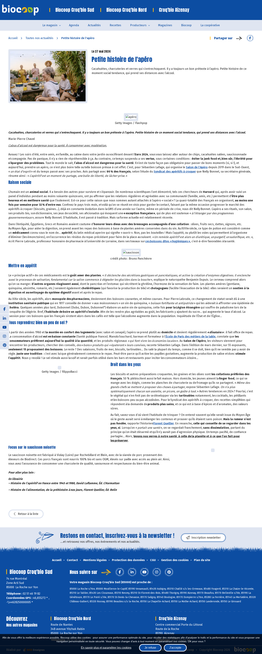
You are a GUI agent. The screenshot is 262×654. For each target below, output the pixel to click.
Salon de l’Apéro (197, 167)
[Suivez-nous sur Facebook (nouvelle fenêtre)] (4, 309)
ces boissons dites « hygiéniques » (167, 241)
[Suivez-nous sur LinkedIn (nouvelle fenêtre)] (4, 318)
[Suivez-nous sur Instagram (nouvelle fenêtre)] (4, 335)
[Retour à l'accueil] (25, 10)
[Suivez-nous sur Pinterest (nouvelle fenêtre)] (4, 344)
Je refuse (150, 647)
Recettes (115, 25)
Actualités (94, 25)
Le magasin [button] (49, 25)
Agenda (74, 25)
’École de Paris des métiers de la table (190, 336)
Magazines (165, 25)
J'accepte (175, 647)
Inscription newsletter (206, 537)
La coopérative (210, 25)
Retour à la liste (28, 514)
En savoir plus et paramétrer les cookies (106, 647)
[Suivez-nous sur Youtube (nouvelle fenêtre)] (4, 327)
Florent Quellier (163, 423)
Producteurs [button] (138, 25)
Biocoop (186, 25)
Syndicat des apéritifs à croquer (175, 171)
